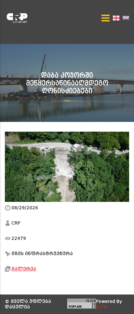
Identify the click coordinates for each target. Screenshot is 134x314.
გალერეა (23, 269)
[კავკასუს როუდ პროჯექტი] (19, 18)
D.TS (101, 307)
